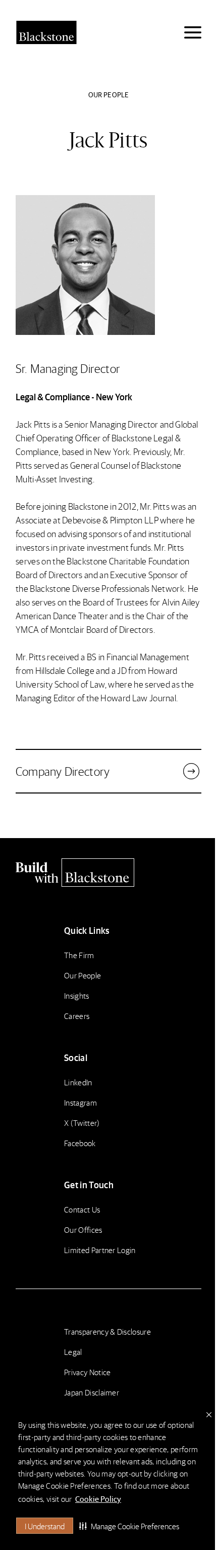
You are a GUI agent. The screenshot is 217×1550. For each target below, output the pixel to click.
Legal (73, 1351)
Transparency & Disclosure (107, 1331)
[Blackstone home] (108, 872)
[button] (129, 1526)
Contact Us (82, 1209)
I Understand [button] (45, 1526)
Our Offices (83, 1229)
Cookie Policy (98, 1498)
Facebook (80, 1143)
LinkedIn (78, 1082)
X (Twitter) (82, 1122)
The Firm (79, 955)
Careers (76, 1015)
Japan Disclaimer (91, 1392)
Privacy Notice (87, 1372)
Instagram (80, 1102)
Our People (82, 975)
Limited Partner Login (100, 1249)
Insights (76, 995)
